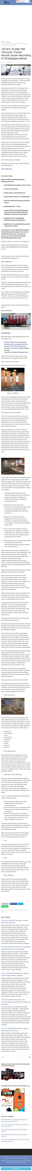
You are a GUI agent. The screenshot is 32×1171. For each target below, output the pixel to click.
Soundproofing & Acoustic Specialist (15, 342)
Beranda (3, 42)
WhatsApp (5, 906)
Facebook (14, 903)
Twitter (21, 903)
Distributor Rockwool (10, 348)
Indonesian (21, 1)
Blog (8, 42)
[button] (16, 1168)
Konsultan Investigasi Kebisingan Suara (16, 352)
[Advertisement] (16, 22)
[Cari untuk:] (16, 1057)
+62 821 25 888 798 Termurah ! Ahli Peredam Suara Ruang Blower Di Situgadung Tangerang (15, 1002)
